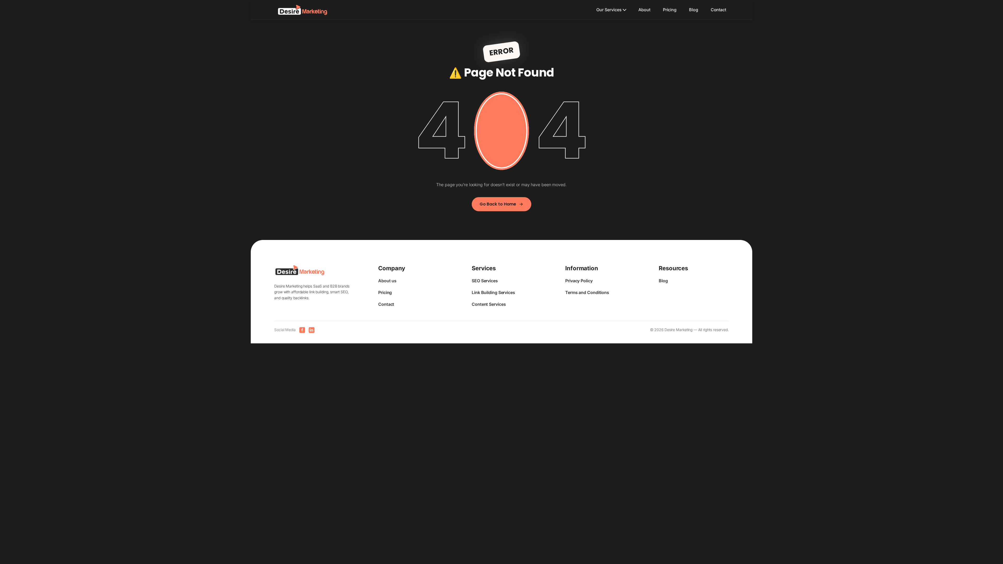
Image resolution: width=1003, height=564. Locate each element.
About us (387, 280)
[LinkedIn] (311, 330)
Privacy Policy (579, 280)
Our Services (609, 9)
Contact (718, 9)
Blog (693, 9)
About (644, 9)
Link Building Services (493, 292)
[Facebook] (302, 330)
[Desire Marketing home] (302, 10)
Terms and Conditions (587, 292)
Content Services (489, 304)
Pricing (670, 9)
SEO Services (485, 280)
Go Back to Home (498, 204)
